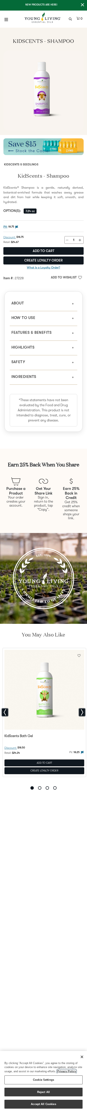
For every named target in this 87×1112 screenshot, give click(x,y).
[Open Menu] (6, 19)
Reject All (43, 1092)
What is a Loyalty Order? (43, 267)
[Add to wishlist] (79, 655)
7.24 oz (30, 211)
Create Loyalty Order (43, 260)
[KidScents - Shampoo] (43, 90)
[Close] (82, 1057)
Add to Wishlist (64, 277)
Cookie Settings (43, 1079)
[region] (43, 1081)
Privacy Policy (66, 1071)
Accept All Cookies (43, 1104)
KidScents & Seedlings (21, 164)
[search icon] (71, 19)
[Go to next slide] (82, 712)
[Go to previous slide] (5, 712)
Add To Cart (44, 762)
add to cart (43, 251)
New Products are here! (41, 4)
